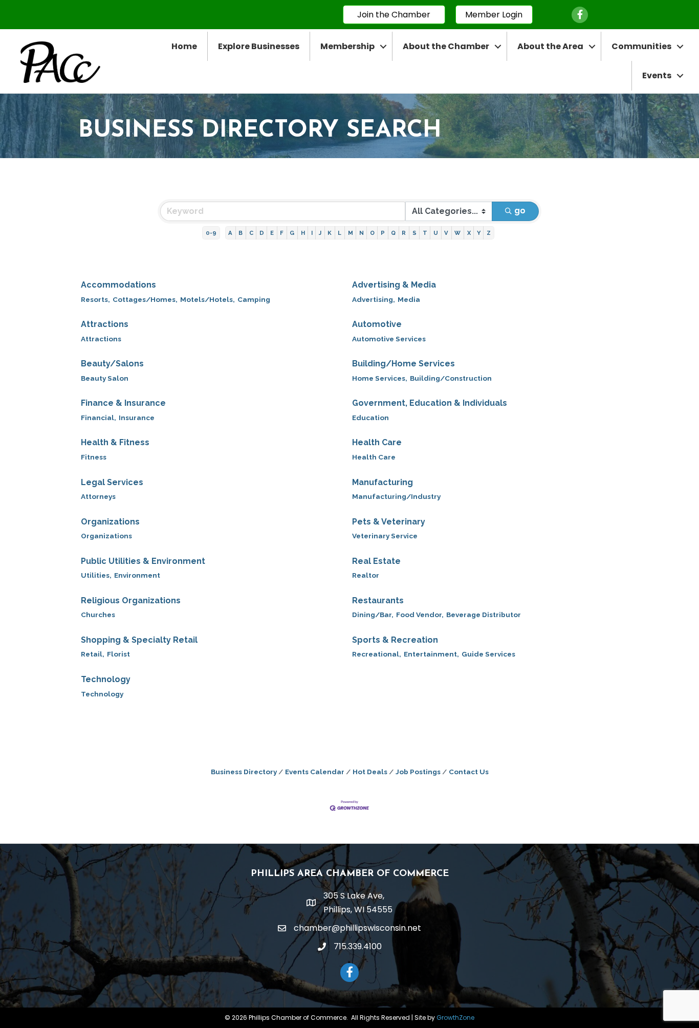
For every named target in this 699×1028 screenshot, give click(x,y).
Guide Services (488, 654)
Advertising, (373, 299)
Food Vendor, (420, 614)
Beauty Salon (104, 378)
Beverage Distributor (483, 614)
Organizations (110, 522)
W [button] (457, 232)
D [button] (261, 232)
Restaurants (378, 600)
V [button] (446, 232)
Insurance (137, 417)
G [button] (292, 232)
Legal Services (112, 482)
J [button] (320, 232)
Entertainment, (431, 654)
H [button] (303, 232)
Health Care (377, 442)
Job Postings (418, 772)
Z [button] (489, 232)
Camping (253, 299)
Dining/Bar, (373, 614)
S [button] (414, 232)
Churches (98, 614)
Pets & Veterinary (388, 522)
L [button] (339, 232)
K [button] (329, 232)
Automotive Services (389, 339)
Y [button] (478, 232)
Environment (137, 575)
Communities (641, 46)
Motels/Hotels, (207, 299)
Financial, (98, 417)
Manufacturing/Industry (396, 496)
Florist (118, 654)
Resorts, (95, 299)
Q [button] (393, 232)
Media (409, 299)
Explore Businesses (258, 46)
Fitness (93, 457)
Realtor (365, 575)
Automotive (377, 324)
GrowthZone (455, 1017)
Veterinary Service (385, 536)
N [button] (361, 232)
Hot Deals (370, 772)
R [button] (404, 232)
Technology (105, 679)
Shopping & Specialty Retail (139, 640)
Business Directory (244, 772)
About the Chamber (446, 46)
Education (370, 417)
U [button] (435, 232)
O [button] (372, 232)
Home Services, (379, 378)
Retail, (92, 654)
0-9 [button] (211, 232)
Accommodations (118, 285)
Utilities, (96, 575)
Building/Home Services (403, 363)
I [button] (312, 232)
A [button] (230, 232)
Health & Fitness (115, 442)
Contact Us (469, 772)
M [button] (350, 232)
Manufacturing (382, 482)
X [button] (469, 232)
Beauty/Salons (112, 363)
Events (656, 75)
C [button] (251, 232)
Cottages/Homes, (145, 299)
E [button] (272, 232)
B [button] (240, 232)
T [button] (425, 232)
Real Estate (376, 561)
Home (184, 46)
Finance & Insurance (123, 403)
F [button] (281, 232)
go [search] (520, 210)
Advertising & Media (394, 285)
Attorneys (98, 496)
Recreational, (376, 654)
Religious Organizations (131, 600)
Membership (347, 46)
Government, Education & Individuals (429, 403)
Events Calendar (314, 772)
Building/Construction (451, 378)
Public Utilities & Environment (143, 561)
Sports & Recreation (395, 640)
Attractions (104, 324)
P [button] (383, 232)
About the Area (550, 46)
